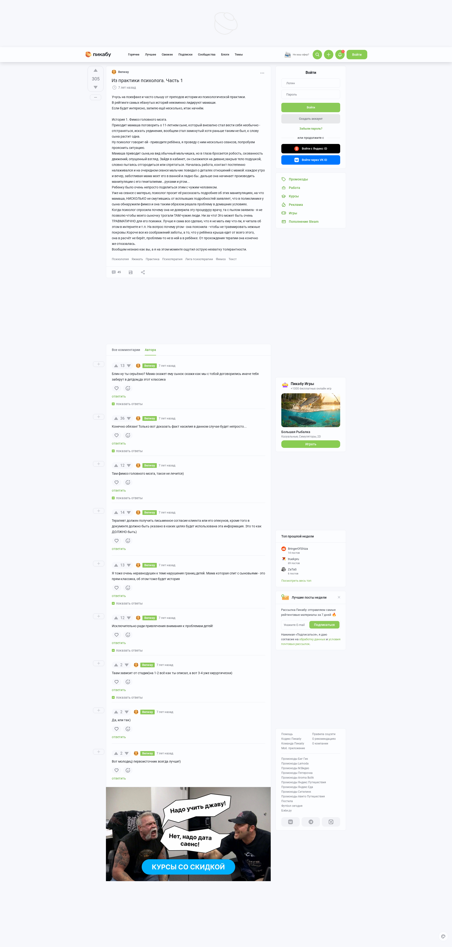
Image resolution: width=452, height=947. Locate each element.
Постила (287, 801)
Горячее (133, 54)
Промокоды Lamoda (295, 763)
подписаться (324, 625)
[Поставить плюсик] (95, 70)
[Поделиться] (143, 272)
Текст (233, 259)
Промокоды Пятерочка (297, 773)
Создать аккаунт (311, 118)
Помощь (287, 734)
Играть (310, 444)
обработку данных (312, 639)
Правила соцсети (323, 734)
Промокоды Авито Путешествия (303, 796)
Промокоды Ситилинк (296, 791)
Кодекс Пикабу (291, 738)
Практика (152, 259)
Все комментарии (126, 350)
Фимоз (221, 259)
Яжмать (137, 259)
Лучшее (150, 54)
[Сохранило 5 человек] (131, 272)
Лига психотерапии (199, 259)
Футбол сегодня (292, 806)
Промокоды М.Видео (295, 768)
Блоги (225, 54)
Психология (120, 259)
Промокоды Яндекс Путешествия (303, 782)
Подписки (185, 54)
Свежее (167, 54)
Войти (357, 54)
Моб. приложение (293, 748)
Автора (150, 350)
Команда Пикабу (292, 743)
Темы (239, 54)
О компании (320, 743)
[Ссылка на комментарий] (184, 365)
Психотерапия (172, 259)
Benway (123, 72)
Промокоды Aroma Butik (297, 777)
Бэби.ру (286, 810)
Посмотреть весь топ (296, 580)
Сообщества (206, 54)
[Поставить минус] (95, 87)
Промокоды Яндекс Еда (297, 787)
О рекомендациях (324, 738)
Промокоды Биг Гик (294, 758)
